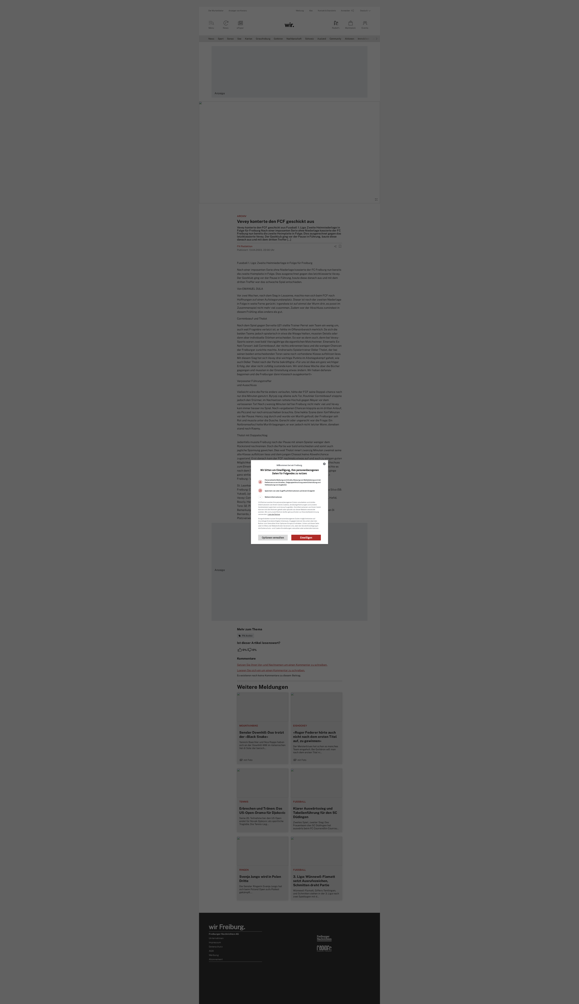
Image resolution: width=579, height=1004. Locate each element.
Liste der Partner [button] (274, 514)
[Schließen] (324, 464)
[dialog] (289, 502)
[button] (289, 497)
